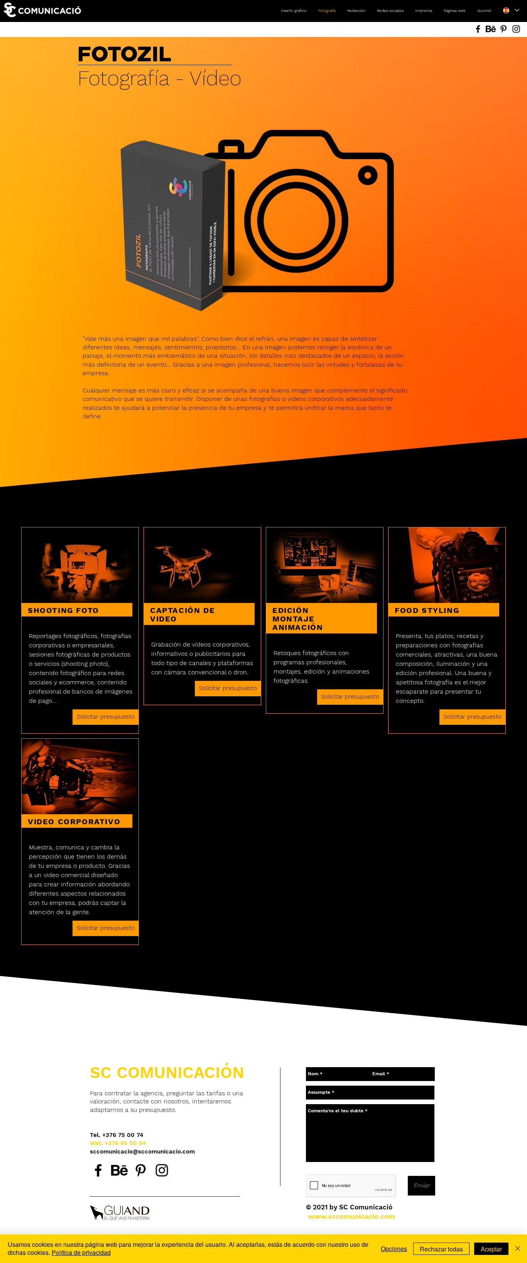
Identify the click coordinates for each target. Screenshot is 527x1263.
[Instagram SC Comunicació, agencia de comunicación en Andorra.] (162, 1170)
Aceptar (491, 1248)
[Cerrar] (517, 1249)
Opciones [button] (394, 1248)
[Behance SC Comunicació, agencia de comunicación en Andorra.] (119, 1170)
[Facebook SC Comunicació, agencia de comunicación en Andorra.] (98, 1170)
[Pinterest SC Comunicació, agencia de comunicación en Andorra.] (140, 1170)
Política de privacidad (81, 1252)
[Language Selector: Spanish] (511, 10)
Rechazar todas (441, 1248)
